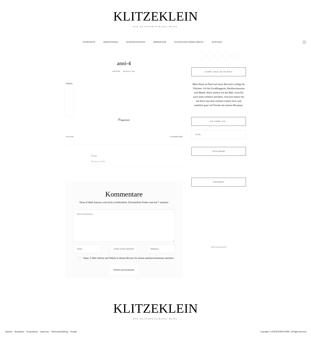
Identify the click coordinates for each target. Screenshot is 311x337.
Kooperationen (136, 42)
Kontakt (217, 42)
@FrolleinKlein (218, 247)
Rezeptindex (111, 42)
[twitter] (3, 144)
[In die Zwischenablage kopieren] (69, 112)
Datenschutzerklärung (189, 42)
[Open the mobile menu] (304, 42)
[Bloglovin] (235, 55)
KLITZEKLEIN (155, 16)
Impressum (159, 42)
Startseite (89, 42)
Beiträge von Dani (98, 161)
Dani (118, 71)
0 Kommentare (176, 137)
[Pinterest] (69, 104)
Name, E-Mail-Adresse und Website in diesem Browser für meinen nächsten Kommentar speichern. (128, 258)
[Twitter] (69, 97)
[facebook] (3, 138)
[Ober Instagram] (218, 55)
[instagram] (3, 158)
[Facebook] (69, 90)
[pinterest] (3, 151)
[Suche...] (229, 42)
